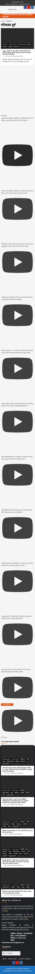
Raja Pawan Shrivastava (16, 56)
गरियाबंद (4, 47)
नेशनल (28, 851)
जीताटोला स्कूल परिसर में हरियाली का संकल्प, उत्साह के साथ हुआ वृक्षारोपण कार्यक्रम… (16, 892)
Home (7, 4)
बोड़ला (22, 887)
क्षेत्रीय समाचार (10, 761)
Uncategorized (21, 44)
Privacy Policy (14, 4)
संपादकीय (5, 17)
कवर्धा (27, 759)
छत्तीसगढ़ (5, 15)
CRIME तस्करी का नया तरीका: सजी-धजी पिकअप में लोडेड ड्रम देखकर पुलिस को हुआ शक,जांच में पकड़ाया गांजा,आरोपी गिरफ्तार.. (16, 53)
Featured (4, 44)
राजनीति (27, 15)
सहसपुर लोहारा (6, 764)
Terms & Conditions (24, 4)
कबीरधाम (22, 759)
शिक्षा (31, 15)
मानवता (10, 854)
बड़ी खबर (19, 824)
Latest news (12, 44)
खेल (23, 15)
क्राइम (20, 15)
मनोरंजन (16, 15)
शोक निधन (25, 854)
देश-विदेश (11, 15)
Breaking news (6, 759)
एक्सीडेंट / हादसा (24, 849)
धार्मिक (18, 887)
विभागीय (16, 47)
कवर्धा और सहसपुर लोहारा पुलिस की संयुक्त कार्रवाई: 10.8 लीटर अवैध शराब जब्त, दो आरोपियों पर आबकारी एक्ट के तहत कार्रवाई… (17, 769)
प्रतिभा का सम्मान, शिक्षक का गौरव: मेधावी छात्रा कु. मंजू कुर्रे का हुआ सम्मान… (17, 831)
